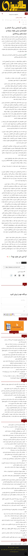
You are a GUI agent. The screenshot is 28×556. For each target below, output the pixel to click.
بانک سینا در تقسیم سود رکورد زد (18, 518)
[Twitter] (15, 275)
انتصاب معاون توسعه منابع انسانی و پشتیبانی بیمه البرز (13, 391)
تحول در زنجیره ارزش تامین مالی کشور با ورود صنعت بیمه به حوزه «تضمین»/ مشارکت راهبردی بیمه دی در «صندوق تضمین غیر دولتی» (15, 444)
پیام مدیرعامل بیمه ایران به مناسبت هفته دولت (15, 412)
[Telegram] (23, 275)
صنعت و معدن (19, 17)
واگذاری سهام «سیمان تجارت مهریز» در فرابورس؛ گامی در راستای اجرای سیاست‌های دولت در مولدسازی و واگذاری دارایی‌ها (14, 416)
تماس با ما (12, 547)
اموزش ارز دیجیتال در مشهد (16, 544)
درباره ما (17, 547)
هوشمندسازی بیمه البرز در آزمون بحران (16, 425)
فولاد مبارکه (18, 263)
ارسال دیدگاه (23, 319)
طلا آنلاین (24, 544)
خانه (25, 17)
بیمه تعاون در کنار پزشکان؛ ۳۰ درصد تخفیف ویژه (14, 388)
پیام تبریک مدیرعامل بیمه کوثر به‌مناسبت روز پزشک (14, 439)
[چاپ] (19, 22)
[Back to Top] (26, 554)
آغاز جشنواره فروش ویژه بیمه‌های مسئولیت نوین (15, 410)
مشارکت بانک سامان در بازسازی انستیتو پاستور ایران (14, 452)
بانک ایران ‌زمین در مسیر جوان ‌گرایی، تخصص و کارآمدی (13, 537)
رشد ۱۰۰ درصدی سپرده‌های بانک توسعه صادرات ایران (14, 365)
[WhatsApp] (19, 275)
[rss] (8, 547)
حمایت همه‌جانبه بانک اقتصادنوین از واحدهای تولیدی (13, 355)
